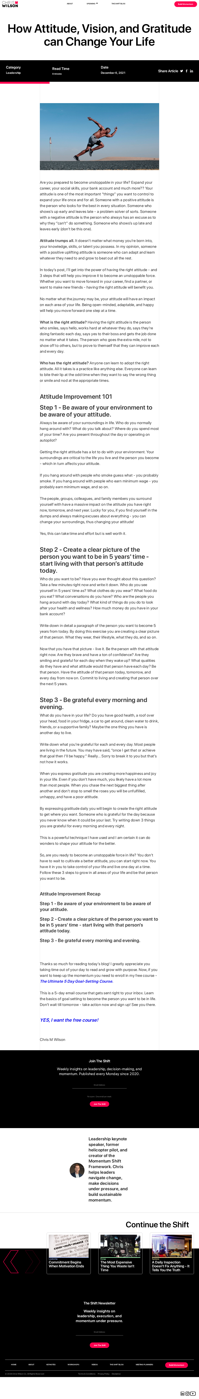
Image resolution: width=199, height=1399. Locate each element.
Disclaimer (116, 1374)
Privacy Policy (103, 1374)
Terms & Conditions (86, 1374)
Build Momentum (185, 4)
